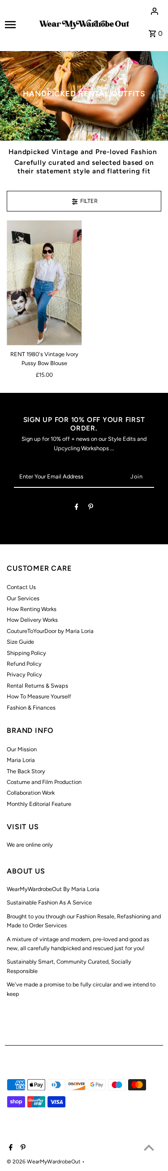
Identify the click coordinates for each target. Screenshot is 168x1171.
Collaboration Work (31, 792)
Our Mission (22, 749)
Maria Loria (21, 760)
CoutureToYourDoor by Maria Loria (50, 631)
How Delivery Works (32, 619)
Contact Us (21, 587)
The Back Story (26, 771)
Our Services (23, 598)
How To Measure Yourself (39, 696)
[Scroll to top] (149, 1147)
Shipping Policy (26, 653)
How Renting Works (31, 609)
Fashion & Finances (31, 707)
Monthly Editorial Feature (39, 804)
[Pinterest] (90, 508)
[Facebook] (76, 508)
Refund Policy (24, 663)
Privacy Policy (24, 674)
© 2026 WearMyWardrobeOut (44, 1161)
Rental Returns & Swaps (37, 685)
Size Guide (20, 641)
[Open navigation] (19, 24)
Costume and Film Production (44, 782)
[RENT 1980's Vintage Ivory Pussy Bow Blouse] (44, 282)
